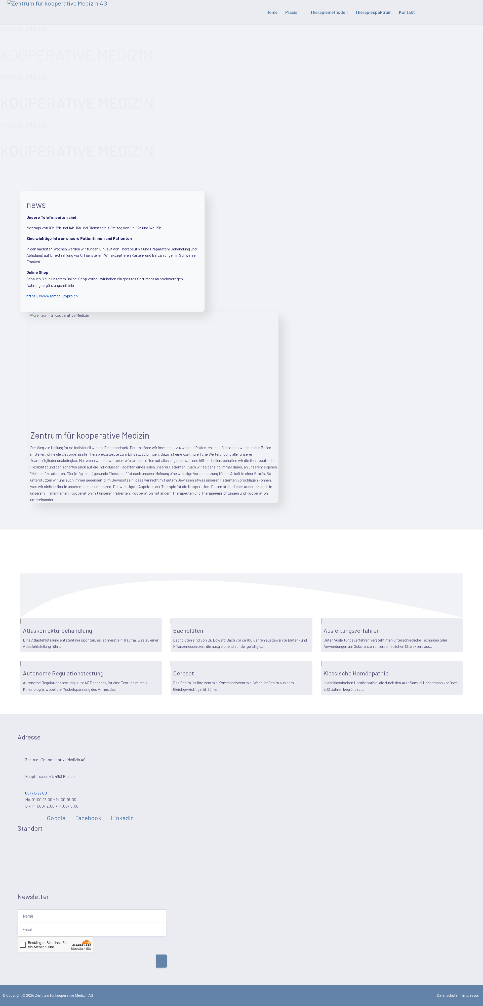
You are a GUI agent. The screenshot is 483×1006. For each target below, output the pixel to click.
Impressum (471, 995)
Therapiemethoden (329, 12)
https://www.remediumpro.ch (52, 295)
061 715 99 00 (36, 792)
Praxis (291, 12)
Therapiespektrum (373, 12)
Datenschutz (447, 995)
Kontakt (407, 12)
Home (272, 12)
